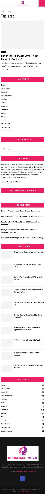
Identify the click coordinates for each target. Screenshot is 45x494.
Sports (3, 120)
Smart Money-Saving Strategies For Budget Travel (21, 216)
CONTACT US (31, 172)
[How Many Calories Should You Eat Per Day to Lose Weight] (7, 318)
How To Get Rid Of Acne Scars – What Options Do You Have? (19, 57)
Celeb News (5, 88)
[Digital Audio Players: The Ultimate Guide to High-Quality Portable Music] (7, 330)
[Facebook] (22, 478)
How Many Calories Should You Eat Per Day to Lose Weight (28, 316)
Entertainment (6, 95)
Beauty (4, 52)
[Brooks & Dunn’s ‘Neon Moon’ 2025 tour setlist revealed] (7, 280)
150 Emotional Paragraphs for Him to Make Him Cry (22, 237)
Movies (3, 113)
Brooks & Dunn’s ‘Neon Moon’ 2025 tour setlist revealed (20, 223)
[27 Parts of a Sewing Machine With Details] (7, 343)
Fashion (4, 99)
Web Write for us (27, 491)
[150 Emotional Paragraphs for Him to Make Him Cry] (7, 305)
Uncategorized (6, 131)
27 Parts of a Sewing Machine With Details (27, 340)
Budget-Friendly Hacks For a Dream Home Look (20, 211)
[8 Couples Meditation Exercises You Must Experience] (7, 356)
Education (4, 92)
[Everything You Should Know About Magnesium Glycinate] (7, 368)
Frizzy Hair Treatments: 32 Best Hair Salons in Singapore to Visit (19, 231)
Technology (5, 127)
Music (3, 116)
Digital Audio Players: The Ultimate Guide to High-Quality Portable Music (27, 328)
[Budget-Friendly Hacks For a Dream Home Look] (7, 255)
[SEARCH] (41, 149)
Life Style (4, 109)
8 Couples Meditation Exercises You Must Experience (26, 353)
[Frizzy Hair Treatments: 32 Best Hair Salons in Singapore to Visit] (7, 293)
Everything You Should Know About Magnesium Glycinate (28, 366)
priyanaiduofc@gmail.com (26, 471)
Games (3, 102)
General (4, 106)
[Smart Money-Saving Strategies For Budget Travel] (7, 267)
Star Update (5, 123)
